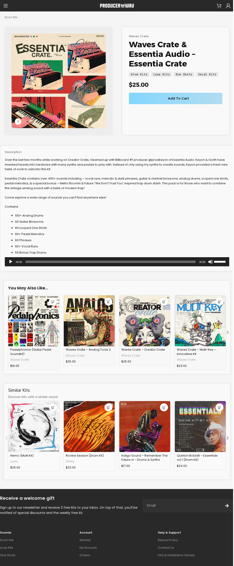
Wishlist (85, 540)
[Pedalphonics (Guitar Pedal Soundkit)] (33, 320)
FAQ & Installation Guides (176, 555)
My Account (88, 547)
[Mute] (210, 264)
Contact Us (166, 547)
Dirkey (70, 461)
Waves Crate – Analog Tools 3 (88, 349)
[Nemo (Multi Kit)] (33, 426)
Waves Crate (139, 36)
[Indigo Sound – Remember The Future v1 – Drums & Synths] (144, 426)
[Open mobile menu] (5, 5)
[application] (117, 261)
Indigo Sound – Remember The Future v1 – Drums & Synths (144, 457)
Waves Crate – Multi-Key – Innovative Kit (196, 351)
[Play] (10, 264)
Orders (85, 555)
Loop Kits (161, 74)
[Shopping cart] (219, 5)
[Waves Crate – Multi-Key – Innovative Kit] (200, 320)
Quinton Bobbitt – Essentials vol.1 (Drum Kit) (197, 457)
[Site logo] (117, 5)
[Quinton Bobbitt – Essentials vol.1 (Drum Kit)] (200, 426)
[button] (53, 302)
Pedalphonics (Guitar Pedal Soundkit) (30, 351)
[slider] (220, 261)
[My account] (228, 5)
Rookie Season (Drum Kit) (85, 455)
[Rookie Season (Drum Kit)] (89, 426)
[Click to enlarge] (18, 121)
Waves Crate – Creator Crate (143, 349)
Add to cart (178, 98)
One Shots (184, 74)
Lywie (14, 461)
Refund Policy (168, 540)
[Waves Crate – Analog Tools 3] (89, 320)
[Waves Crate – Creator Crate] (144, 320)
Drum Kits (11, 17)
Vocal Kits (207, 74)
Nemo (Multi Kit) (22, 455)
